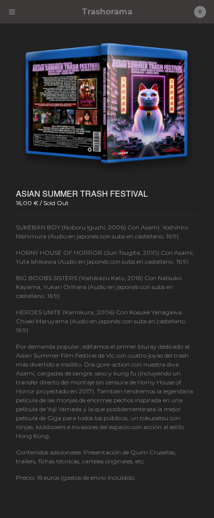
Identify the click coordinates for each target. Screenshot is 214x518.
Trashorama (107, 11)
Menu (12, 12)
